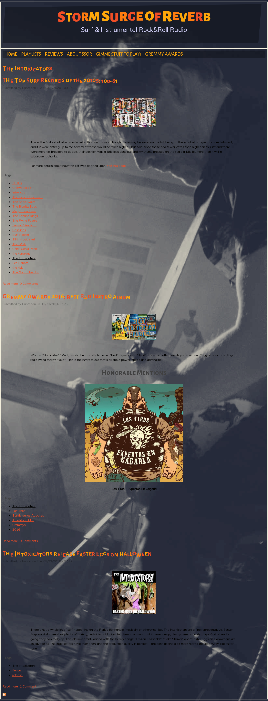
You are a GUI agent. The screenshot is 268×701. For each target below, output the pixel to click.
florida (16, 670)
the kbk (17, 267)
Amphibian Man (23, 520)
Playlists (31, 54)
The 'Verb (19, 244)
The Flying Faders (24, 220)
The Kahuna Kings (25, 216)
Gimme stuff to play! (118, 54)
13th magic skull (23, 239)
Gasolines (19, 230)
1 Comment (28, 686)
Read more (10, 283)
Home (11, 54)
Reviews (54, 54)
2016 (16, 529)
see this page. (116, 166)
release (17, 675)
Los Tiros (18, 511)
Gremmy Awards (164, 54)
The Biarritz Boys (24, 206)
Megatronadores (24, 211)
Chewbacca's (22, 188)
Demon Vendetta (24, 225)
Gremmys (19, 525)
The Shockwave (24, 202)
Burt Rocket (20, 235)
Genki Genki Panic (24, 249)
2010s (17, 183)
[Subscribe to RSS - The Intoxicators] (4, 695)
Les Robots (20, 263)
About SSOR (79, 54)
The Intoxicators (24, 258)
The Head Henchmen (27, 197)
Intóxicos (18, 192)
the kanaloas (21, 253)
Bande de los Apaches (28, 515)
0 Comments (29, 283)
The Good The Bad (25, 272)
